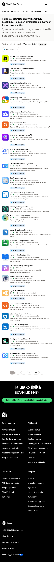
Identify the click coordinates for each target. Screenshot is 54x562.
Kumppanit (32, 497)
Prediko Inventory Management (21, 266)
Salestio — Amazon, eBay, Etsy (21, 276)
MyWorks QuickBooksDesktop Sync (23, 353)
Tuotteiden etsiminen (11, 434)
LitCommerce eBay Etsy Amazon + (23, 112)
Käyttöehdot (7, 536)
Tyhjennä (42, 44)
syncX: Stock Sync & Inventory (21, 83)
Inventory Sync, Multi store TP (21, 135)
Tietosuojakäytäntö (10, 542)
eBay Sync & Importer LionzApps (22, 207)
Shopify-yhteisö (9, 487)
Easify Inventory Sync (18, 178)
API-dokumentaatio (10, 483)
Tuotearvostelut (35, 439)
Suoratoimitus (34, 430)
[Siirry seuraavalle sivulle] (41, 372)
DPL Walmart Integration (19, 324)
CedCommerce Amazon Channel (22, 69)
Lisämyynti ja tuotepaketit (39, 444)
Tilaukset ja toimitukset (12, 444)
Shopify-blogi (8, 492)
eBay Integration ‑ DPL (18, 98)
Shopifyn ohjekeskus (11, 478)
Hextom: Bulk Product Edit (20, 255)
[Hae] (46, 4)
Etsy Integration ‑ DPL (18, 123)
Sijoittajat (32, 487)
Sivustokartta (8, 548)
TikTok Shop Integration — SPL (21, 56)
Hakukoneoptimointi (36, 453)
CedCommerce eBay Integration (22, 192)
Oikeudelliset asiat (36, 506)
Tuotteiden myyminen (11, 439)
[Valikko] (50, 4)
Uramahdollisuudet (36, 483)
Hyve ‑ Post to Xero (17, 291)
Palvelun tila (33, 511)
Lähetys (31, 457)
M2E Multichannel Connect (20, 149)
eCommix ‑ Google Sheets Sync (22, 241)
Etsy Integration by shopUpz (20, 215)
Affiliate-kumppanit (36, 501)
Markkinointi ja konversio (13, 453)
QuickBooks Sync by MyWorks (21, 164)
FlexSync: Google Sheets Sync (21, 339)
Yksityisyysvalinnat (10, 554)
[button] (27, 60)
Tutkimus (6, 497)
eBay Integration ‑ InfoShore (20, 314)
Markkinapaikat (34, 434)
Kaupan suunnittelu (10, 448)
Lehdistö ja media (35, 492)
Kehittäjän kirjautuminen (12, 530)
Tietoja (31, 478)
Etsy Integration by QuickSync (21, 303)
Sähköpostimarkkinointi (38, 448)
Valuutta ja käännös (36, 462)
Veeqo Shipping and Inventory (21, 230)
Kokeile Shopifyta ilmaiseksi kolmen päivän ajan (27, 400)
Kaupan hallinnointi (10, 457)
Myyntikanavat (8, 430)
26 (36, 372)
